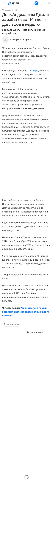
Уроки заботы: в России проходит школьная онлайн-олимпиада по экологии (25, 312)
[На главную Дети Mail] (15, 3)
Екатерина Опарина (20, 39)
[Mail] (9, 3)
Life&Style (33, 70)
